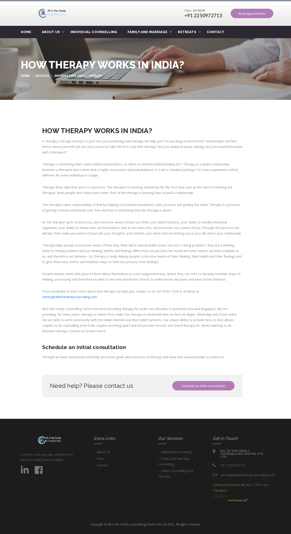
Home (26, 32)
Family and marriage (147, 32)
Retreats (187, 32)
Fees (100, 458)
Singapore (220, 496)
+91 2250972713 (203, 15)
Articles (42, 76)
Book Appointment (252, 13)
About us (51, 32)
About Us (103, 452)
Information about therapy (78, 76)
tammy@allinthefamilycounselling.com (69, 297)
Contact (216, 32)
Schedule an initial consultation (203, 386)
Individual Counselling (94, 32)
